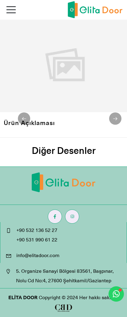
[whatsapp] (116, 294)
